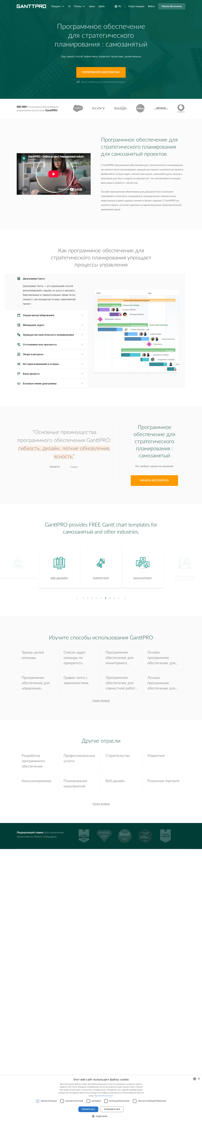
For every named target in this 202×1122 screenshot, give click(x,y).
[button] (101, 1116)
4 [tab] (96, 598)
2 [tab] (87, 598)
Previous (76, 598)
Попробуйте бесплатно (101, 72)
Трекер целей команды (33, 655)
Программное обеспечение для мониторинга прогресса (119, 658)
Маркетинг (156, 756)
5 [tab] (101, 598)
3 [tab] (92, 598)
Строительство (118, 756)
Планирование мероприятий (75, 783)
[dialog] (101, 1098)
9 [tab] (118, 598)
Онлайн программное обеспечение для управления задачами (161, 658)
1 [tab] (83, 598)
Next (126, 598)
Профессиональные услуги (79, 758)
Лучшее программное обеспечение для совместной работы (163, 683)
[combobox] (194, 1078)
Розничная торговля (163, 781)
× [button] (199, 1079)
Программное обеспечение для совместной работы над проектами (122, 683)
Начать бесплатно (172, 6)
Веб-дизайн (115, 781)
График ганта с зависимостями (76, 680)
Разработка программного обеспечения (33, 761)
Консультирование (36, 781)
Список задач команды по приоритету (74, 658)
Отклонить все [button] (112, 1109)
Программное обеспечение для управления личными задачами (37, 683)
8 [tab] (114, 598)
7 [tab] (109, 598)
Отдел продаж (136, 6)
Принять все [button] (88, 1109)
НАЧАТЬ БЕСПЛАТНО (154, 480)
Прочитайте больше (103, 1095)
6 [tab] (105, 598)
